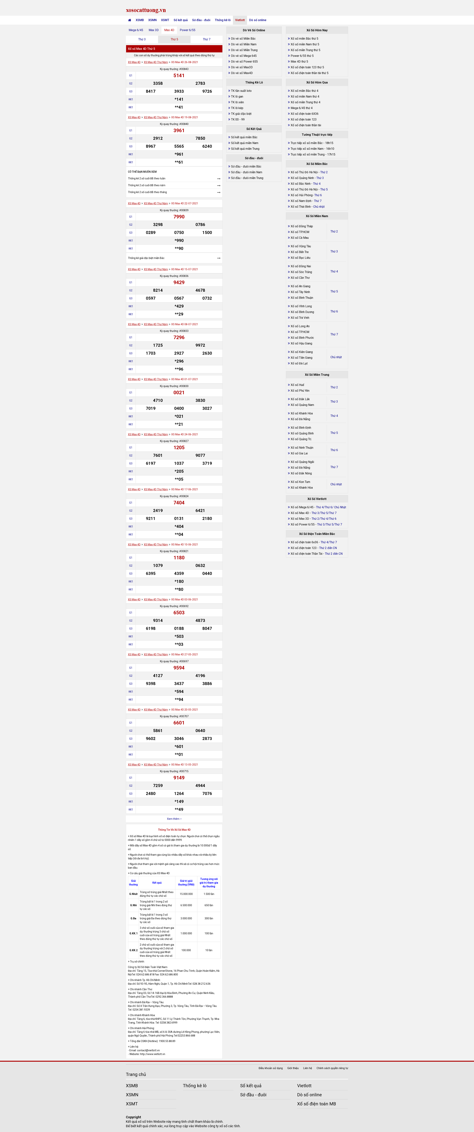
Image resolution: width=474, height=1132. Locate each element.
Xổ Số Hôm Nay (317, 30)
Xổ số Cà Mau (300, 238)
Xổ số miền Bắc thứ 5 (304, 38)
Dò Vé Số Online (254, 30)
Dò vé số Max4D (242, 73)
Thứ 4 (334, 271)
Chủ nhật (336, 357)
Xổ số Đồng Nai (301, 266)
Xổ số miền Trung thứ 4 (305, 102)
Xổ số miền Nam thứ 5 (305, 44)
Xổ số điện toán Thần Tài (307, 553)
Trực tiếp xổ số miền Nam (307, 148)
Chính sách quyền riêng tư (332, 1068)
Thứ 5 (174, 39)
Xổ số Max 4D (300, 513)
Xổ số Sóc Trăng (301, 272)
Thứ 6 (334, 311)
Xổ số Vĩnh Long (301, 306)
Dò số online (257, 20)
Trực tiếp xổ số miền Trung (308, 154)
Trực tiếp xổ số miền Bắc (307, 143)
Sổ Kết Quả (254, 129)
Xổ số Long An (300, 326)
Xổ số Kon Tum (300, 482)
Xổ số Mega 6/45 (302, 507)
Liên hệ (307, 1068)
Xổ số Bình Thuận (302, 297)
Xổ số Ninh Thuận (302, 447)
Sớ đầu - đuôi (201, 20)
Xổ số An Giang (300, 286)
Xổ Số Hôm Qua (317, 82)
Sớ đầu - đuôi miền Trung (247, 178)
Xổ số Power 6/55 (303, 524)
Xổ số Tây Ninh (300, 292)
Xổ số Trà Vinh (300, 317)
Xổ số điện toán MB (316, 1103)
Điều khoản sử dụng (271, 1068)
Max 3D (154, 30)
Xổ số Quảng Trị (301, 439)
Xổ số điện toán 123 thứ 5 (307, 67)
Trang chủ (136, 1074)
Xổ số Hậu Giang (301, 343)
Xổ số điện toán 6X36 (304, 113)
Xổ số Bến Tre (300, 252)
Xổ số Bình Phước (302, 337)
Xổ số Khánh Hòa (302, 413)
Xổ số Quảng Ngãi (302, 462)
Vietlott (240, 20)
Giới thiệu (293, 1068)
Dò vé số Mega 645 (244, 56)
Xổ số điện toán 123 (304, 119)
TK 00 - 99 (238, 119)
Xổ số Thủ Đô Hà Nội (304, 172)
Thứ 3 (142, 39)
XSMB (140, 20)
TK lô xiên (237, 102)
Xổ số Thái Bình (301, 206)
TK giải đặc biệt (241, 113)
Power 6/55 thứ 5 (302, 56)
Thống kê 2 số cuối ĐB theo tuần (146, 178)
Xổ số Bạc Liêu (300, 257)
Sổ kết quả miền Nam (244, 143)
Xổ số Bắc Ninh (301, 183)
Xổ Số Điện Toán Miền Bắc (317, 534)
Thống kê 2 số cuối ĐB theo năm (146, 185)
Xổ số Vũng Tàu (301, 246)
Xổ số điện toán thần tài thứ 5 (309, 73)
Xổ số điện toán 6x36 (304, 542)
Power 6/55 (187, 30)
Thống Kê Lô (254, 82)
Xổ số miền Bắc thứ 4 (304, 91)
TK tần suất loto (241, 91)
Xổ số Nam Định (301, 201)
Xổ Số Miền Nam (317, 216)
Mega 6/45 (136, 30)
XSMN (152, 20)
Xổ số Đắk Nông (301, 473)
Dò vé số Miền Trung (244, 50)
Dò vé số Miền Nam (243, 44)
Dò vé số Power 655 (244, 61)
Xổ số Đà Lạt (299, 363)
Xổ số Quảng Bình (302, 433)
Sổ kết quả (181, 20)
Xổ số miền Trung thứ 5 (305, 50)
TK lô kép (237, 108)
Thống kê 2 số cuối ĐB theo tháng (147, 192)
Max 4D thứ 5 (299, 61)
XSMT (165, 20)
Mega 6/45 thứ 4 (302, 108)
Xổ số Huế (297, 385)
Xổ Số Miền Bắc (317, 164)
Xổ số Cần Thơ (300, 277)
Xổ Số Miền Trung (317, 374)
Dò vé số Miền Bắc (243, 38)
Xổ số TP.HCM (300, 232)
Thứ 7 (206, 39)
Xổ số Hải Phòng (302, 195)
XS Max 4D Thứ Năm (156, 62)
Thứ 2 (334, 231)
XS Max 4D (134, 62)
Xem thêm (173, 818)
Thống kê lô (223, 20)
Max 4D (169, 30)
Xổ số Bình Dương (302, 312)
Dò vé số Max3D (242, 67)
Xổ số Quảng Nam (302, 405)
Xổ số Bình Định (301, 427)
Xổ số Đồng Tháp (302, 226)
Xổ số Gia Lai (299, 453)
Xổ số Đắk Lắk (300, 399)
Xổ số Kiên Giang (302, 352)
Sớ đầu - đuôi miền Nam (246, 172)
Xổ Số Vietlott (317, 499)
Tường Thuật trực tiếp (317, 134)
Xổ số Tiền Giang (301, 357)
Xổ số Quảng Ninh (302, 178)
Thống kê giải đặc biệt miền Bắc (146, 258)
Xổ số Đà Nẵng (300, 419)
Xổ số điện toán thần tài (306, 125)
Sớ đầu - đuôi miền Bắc (246, 166)
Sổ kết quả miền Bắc (244, 137)
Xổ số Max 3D (300, 518)
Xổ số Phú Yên (300, 390)
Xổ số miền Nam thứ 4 (305, 96)
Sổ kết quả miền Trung (245, 148)
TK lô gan (237, 96)
